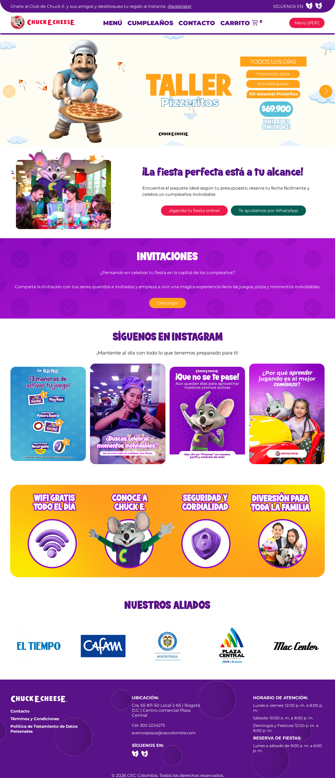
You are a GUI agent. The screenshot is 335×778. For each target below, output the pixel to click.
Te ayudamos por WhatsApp (268, 210)
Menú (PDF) (306, 22)
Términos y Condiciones (34, 718)
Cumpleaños (150, 23)
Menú (112, 23)
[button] (325, 91)
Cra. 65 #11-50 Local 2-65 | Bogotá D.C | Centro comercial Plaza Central (166, 710)
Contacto (196, 23)
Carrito (241, 23)
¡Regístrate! (179, 6)
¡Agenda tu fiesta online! (194, 210)
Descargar (167, 303)
